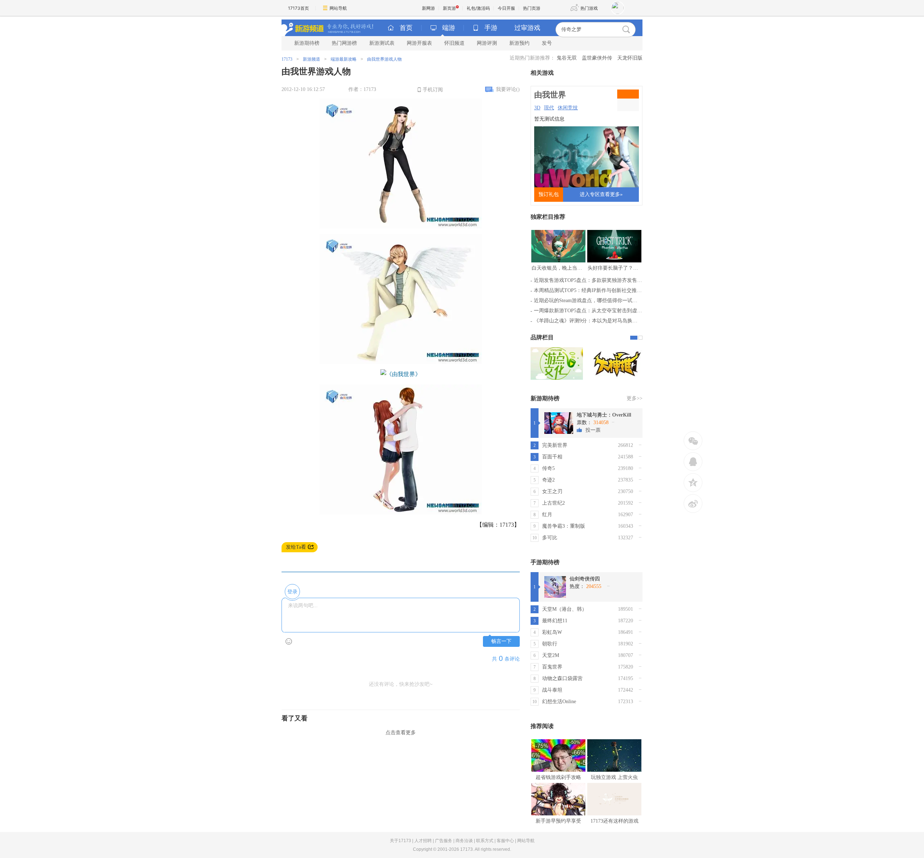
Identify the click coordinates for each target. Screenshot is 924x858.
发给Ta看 (296, 547)
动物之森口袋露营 (562, 678)
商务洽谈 (464, 840)
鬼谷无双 (567, 58)
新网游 (428, 8)
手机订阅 (433, 89)
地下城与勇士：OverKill (604, 415)
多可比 (549, 537)
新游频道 (311, 59)
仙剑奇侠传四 (585, 579)
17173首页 (298, 8)
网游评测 (487, 43)
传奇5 (548, 468)
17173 (287, 59)
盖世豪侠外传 (597, 58)
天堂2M (550, 655)
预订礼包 (549, 194)
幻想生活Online (559, 701)
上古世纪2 (553, 503)
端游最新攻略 (344, 59)
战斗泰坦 (552, 690)
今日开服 (506, 8)
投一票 (593, 430)
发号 (547, 43)
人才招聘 (423, 840)
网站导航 (338, 8)
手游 (490, 27)
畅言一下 (501, 641)
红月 (547, 514)
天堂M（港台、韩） (564, 609)
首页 (406, 27)
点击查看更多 (400, 732)
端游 (448, 27)
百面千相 (552, 457)
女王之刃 (552, 491)
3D (537, 107)
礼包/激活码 (478, 8)
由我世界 (550, 94)
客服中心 (505, 840)
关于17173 (400, 840)
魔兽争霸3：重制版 (563, 526)
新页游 (449, 8)
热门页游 (531, 8)
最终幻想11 (554, 620)
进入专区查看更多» (601, 194)
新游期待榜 (306, 43)
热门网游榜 (344, 43)
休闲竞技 (568, 107)
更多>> (634, 398)
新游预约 (519, 43)
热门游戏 (589, 8)
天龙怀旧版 (629, 58)
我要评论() (508, 89)
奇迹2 (548, 480)
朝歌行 (549, 643)
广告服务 (443, 840)
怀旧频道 (454, 43)
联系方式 (484, 840)
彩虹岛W (552, 632)
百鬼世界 (552, 667)
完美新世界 (554, 445)
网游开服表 (419, 43)
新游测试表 (382, 43)
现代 (549, 107)
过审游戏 (527, 27)
